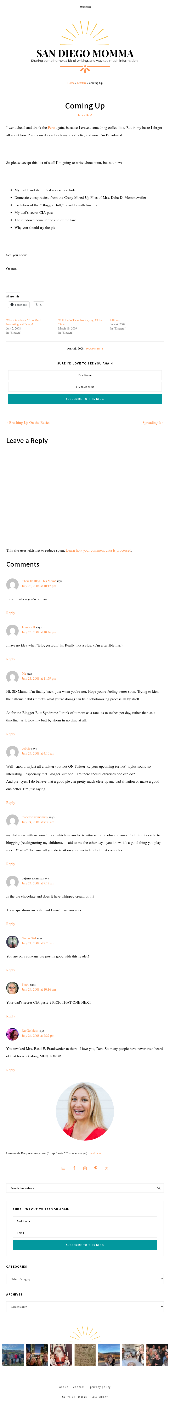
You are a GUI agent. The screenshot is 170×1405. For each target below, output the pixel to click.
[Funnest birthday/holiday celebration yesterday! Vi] (133, 1355)
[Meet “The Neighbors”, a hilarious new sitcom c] (157, 1355)
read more (95, 1153)
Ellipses (114, 320)
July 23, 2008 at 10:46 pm (39, 632)
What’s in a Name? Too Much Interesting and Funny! (23, 322)
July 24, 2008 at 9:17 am (38, 883)
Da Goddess (30, 1030)
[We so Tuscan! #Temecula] (109, 1355)
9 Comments (94, 348)
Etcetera (85, 115)
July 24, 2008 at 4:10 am (38, 753)
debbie (26, 748)
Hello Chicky (99, 1396)
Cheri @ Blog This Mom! (39, 581)
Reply (10, 612)
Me (24, 673)
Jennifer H (28, 627)
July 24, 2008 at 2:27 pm (38, 1035)
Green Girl (29, 938)
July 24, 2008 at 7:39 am (38, 822)
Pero (51, 127)
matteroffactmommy (35, 817)
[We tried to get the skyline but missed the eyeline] (37, 1355)
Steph (25, 984)
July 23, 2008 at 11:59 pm (39, 678)
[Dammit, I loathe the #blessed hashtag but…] (13, 1355)
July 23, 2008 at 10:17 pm (39, 586)
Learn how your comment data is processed (98, 550)
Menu (87, 7)
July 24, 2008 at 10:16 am (39, 989)
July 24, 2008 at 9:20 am (38, 943)
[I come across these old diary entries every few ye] (85, 1355)
